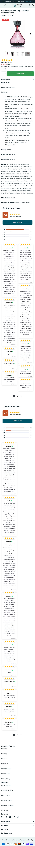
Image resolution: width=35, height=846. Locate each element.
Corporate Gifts (6, 785)
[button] (2, 1)
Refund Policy (5, 774)
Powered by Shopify (26, 840)
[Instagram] (2, 817)
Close (17, 822)
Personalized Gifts (7, 790)
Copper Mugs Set (6, 800)
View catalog (2, 5)
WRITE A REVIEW (17, 222)
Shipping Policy (6, 769)
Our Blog (4, 754)
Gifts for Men (5, 795)
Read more (28, 1)
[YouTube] (10, 817)
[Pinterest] (6, 817)
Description (5, 79)
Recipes (3, 759)
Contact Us (4, 764)
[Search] (5, 5)
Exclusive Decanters (7, 805)
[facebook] (14, 817)
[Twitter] (18, 817)
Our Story (4, 749)
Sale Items (4, 810)
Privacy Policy (5, 779)
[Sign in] (29, 5)
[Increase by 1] (5, 72)
